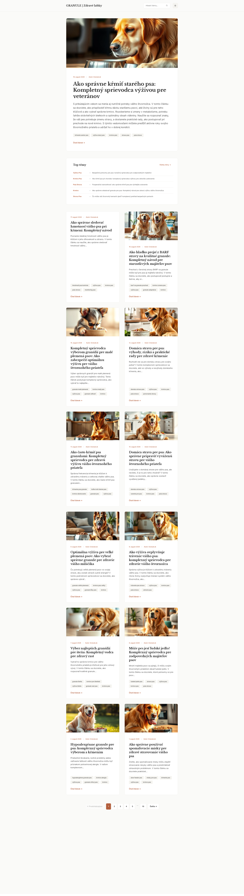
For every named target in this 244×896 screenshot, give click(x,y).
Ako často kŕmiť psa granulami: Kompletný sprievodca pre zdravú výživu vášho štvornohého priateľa (91, 460)
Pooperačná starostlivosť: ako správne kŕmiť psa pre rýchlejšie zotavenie (120, 185)
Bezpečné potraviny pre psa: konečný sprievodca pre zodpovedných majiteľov (122, 173)
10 (143, 806)
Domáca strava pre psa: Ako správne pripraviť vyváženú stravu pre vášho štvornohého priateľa (150, 458)
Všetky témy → (165, 165)
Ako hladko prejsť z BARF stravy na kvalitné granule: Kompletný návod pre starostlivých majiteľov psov (150, 258)
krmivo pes (77, 179)
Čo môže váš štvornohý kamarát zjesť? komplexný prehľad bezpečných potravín (122, 196)
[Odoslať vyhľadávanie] (167, 5)
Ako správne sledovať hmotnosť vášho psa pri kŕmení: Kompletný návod (91, 226)
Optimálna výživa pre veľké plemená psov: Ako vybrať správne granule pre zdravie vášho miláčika (92, 558)
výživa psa (77, 173)
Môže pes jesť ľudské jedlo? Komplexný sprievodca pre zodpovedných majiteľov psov (150, 654)
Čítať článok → (79, 143)
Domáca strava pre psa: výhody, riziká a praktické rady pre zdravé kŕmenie (149, 352)
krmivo (76, 190)
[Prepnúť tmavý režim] (175, 5)
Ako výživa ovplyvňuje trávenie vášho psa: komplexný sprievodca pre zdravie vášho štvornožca (150, 558)
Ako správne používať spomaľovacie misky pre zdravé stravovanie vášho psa (148, 750)
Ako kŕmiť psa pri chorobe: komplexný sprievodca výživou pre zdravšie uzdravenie (123, 179)
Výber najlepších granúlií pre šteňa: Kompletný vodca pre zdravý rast (92, 652)
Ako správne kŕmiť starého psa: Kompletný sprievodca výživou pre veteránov (119, 90)
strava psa (77, 196)
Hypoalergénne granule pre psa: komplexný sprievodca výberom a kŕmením (92, 748)
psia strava (77, 185)
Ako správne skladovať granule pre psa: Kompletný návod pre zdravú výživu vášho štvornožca (128, 190)
